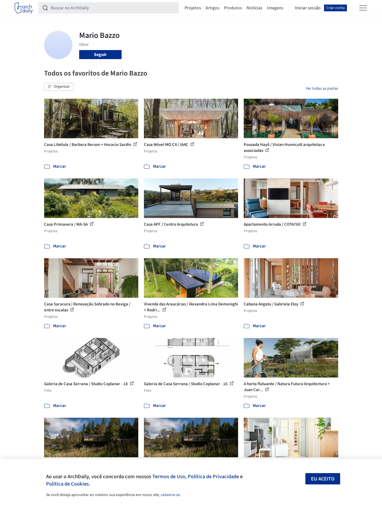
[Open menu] (363, 7)
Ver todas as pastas (322, 88)
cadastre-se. (171, 495)
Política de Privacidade (213, 476)
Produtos (233, 8)
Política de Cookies (67, 484)
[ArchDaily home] (24, 8)
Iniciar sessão (308, 8)
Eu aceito (322, 478)
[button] (59, 87)
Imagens (275, 8)
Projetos (193, 8)
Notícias (254, 8)
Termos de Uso (168, 476)
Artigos (212, 8)
